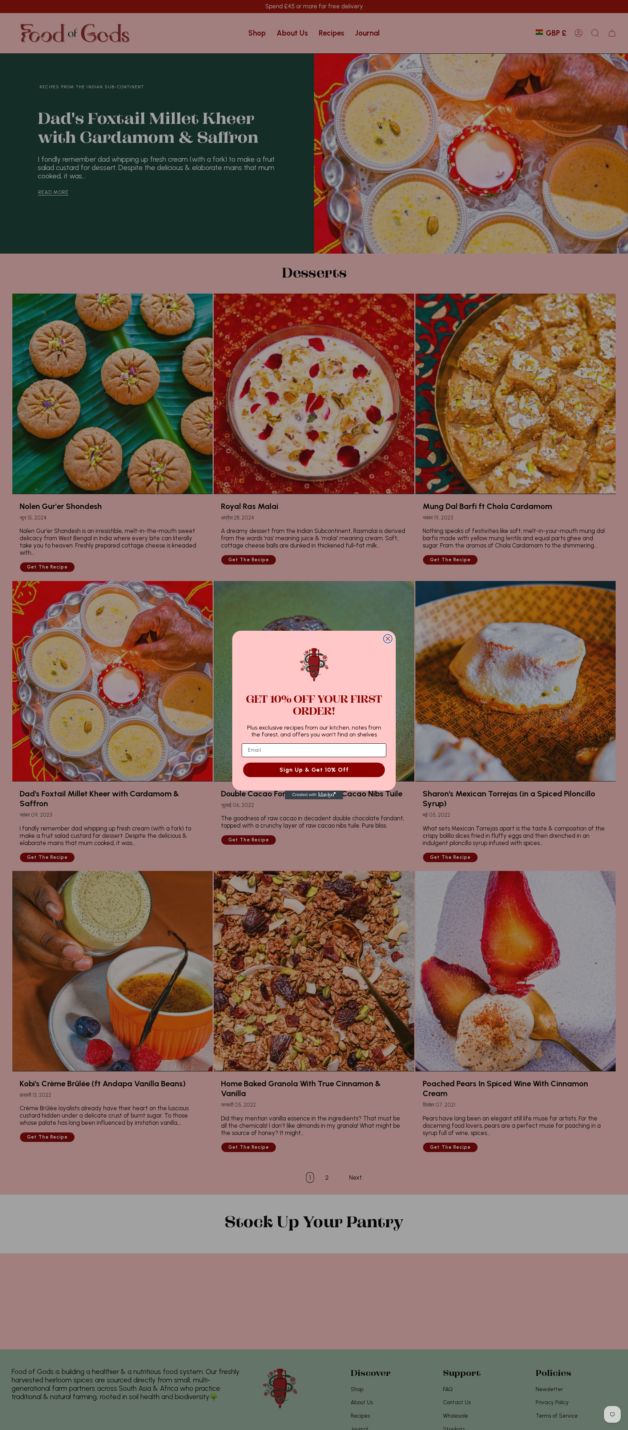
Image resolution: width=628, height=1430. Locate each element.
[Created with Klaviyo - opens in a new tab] (314, 795)
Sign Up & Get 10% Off (314, 769)
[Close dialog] (387, 638)
